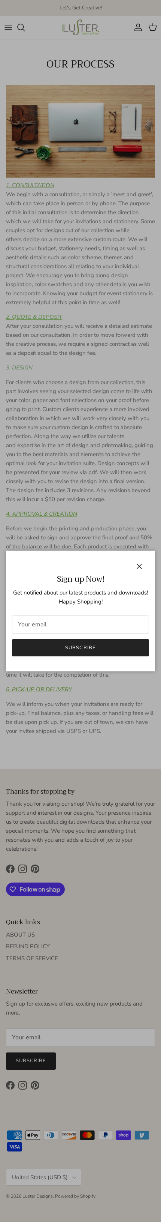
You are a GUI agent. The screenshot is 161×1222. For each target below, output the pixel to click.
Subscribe (80, 647)
